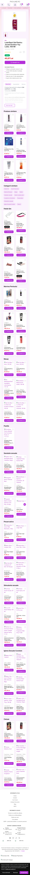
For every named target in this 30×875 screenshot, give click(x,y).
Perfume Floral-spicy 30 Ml (20, 597)
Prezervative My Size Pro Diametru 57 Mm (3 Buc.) (20, 574)
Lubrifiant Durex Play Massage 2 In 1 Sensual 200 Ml (21, 174)
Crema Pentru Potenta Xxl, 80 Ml (20, 326)
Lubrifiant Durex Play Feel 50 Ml (8, 149)
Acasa (15, 795)
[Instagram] (13, 838)
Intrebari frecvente (15, 802)
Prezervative (20, 198)
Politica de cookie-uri (10, 869)
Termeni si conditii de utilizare (15, 813)
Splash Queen (19, 509)
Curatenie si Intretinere (9, 198)
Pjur (6, 40)
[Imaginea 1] (5, 35)
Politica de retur (15, 817)
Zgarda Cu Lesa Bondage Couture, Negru (20, 272)
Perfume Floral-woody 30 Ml (7, 597)
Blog (15, 804)
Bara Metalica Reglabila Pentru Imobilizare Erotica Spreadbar (8, 223)
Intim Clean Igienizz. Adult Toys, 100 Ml (8, 708)
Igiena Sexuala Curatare (9, 204)
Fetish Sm (6, 188)
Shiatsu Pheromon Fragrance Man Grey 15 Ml (21, 639)
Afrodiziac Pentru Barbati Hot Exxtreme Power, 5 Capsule (8, 442)
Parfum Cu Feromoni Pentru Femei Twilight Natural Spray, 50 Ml (9, 639)
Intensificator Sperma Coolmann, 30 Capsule (20, 488)
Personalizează (6, 872)
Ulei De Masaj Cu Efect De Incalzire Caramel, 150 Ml (20, 414)
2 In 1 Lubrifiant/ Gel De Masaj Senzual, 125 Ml (8, 127)
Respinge (15, 872)
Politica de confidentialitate (15, 815)
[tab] (15, 4)
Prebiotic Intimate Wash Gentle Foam (20, 687)
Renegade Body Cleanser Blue (7, 488)
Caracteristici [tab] (16, 84)
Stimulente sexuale (8, 201)
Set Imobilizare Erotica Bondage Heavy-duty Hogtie (20, 758)
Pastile (21, 192)
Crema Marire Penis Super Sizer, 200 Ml (20, 348)
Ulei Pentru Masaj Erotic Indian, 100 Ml (21, 391)
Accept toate (24, 872)
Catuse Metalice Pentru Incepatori (8, 779)
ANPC (15, 806)
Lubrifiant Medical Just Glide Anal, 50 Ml (8, 174)
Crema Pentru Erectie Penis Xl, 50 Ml (8, 302)
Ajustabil (7, 226)
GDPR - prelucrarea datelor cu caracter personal (15, 821)
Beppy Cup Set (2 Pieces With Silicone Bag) (8, 687)
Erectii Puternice (15, 188)
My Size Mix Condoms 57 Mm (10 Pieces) (8, 573)
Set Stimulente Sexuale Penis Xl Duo (8, 325)
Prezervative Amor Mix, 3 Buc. (20, 552)
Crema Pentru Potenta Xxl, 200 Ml (8, 348)
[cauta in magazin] (8, 4)
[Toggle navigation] (2, 4)
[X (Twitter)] (19, 838)
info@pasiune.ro (21, 834)
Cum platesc (15, 819)
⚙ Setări (23, 851)
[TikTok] (16, 838)
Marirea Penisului (8, 192)
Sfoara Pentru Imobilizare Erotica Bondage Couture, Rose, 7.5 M (8, 274)
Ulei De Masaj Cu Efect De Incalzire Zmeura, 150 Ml (8, 414)
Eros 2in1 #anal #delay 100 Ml (7, 616)
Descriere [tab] (8, 84)
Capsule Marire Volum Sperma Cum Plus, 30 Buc (8, 510)
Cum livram (15, 800)
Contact (15, 797)
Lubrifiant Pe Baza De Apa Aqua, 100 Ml (21, 151)
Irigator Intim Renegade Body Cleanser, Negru (8, 466)
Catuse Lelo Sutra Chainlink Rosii (20, 778)
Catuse (19, 204)
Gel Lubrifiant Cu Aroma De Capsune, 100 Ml (20, 127)
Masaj (16, 192)
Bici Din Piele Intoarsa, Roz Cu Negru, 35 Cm (20, 224)
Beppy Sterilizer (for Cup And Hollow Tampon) (20, 665)
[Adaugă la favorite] (23, 52)
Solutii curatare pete (19, 195)
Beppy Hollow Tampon (7, 665)
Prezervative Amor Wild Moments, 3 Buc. (8, 534)
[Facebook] (10, 838)
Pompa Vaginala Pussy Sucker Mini (20, 466)
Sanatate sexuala (8, 195)
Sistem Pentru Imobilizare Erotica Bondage (8, 249)
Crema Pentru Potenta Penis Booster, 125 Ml (19, 302)
